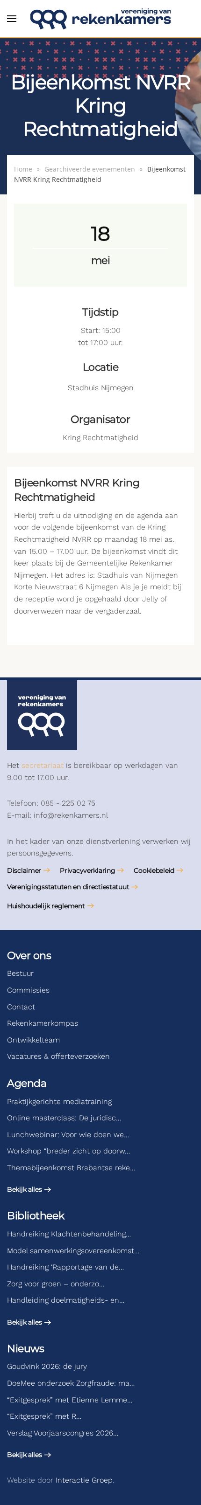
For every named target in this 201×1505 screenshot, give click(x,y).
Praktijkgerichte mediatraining (59, 1101)
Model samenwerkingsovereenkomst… (73, 1250)
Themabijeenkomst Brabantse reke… (71, 1167)
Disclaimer (24, 870)
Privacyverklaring (87, 870)
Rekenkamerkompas (42, 1023)
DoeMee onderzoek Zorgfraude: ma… (71, 1383)
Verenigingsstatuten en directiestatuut (68, 887)
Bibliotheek (35, 1215)
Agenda (26, 1083)
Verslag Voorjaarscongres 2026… (62, 1433)
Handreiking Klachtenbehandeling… (69, 1233)
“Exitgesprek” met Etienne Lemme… (69, 1399)
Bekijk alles (24, 1189)
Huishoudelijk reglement (46, 906)
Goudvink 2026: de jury (47, 1366)
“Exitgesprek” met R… (44, 1416)
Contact (21, 1006)
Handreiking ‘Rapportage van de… (65, 1267)
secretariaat (43, 765)
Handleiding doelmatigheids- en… (65, 1300)
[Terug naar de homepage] (100, 18)
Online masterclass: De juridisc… (64, 1117)
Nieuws (25, 1348)
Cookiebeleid (154, 870)
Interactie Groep (84, 1480)
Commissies (28, 990)
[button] (11, 18)
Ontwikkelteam (33, 1040)
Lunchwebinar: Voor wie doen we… (68, 1134)
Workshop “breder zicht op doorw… (68, 1150)
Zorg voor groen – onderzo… (55, 1283)
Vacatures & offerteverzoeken (58, 1056)
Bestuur (20, 973)
